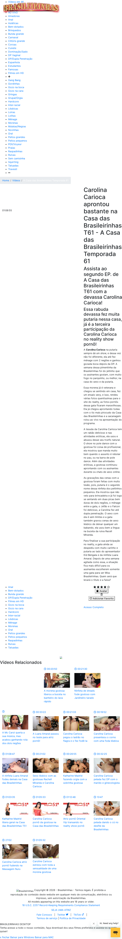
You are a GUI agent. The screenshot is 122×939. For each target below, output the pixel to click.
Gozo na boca (16, 87)
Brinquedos (14, 30)
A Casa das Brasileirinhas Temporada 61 (45, 180)
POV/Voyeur (15, 144)
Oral (10, 133)
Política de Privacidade (73, 918)
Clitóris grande (16, 40)
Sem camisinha (16, 158)
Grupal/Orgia (15, 97)
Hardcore (13, 101)
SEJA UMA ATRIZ (61, 909)
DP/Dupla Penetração (20, 58)
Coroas (12, 44)
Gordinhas (14, 83)
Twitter (61, 914)
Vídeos (16, 180)
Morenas (13, 122)
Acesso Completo (94, 607)
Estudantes (14, 65)
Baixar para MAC (44, 937)
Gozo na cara (15, 90)
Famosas (13, 69)
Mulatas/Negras (17, 126)
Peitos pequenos (17, 140)
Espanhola (14, 62)
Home (5, 180)
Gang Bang (14, 80)
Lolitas (12, 115)
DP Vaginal (14, 55)
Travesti (12, 169)
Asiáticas (13, 23)
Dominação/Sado (18, 51)
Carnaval (13, 37)
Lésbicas (13, 108)
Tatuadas (13, 165)
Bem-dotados (16, 26)
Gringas (12, 94)
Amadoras (14, 16)
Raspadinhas (15, 151)
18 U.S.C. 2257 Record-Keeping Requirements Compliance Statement (61, 905)
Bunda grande (16, 33)
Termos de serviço (47, 918)
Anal (10, 19)
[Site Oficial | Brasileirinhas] (31, 8)
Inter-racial (14, 105)
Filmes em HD (16, 73)
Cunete (12, 48)
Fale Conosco (44, 914)
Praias (11, 147)
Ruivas (11, 154)
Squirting (13, 162)
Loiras (11, 112)
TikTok (77, 914)
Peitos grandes (16, 137)
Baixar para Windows (22, 937)
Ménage (12, 119)
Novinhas (13, 129)
